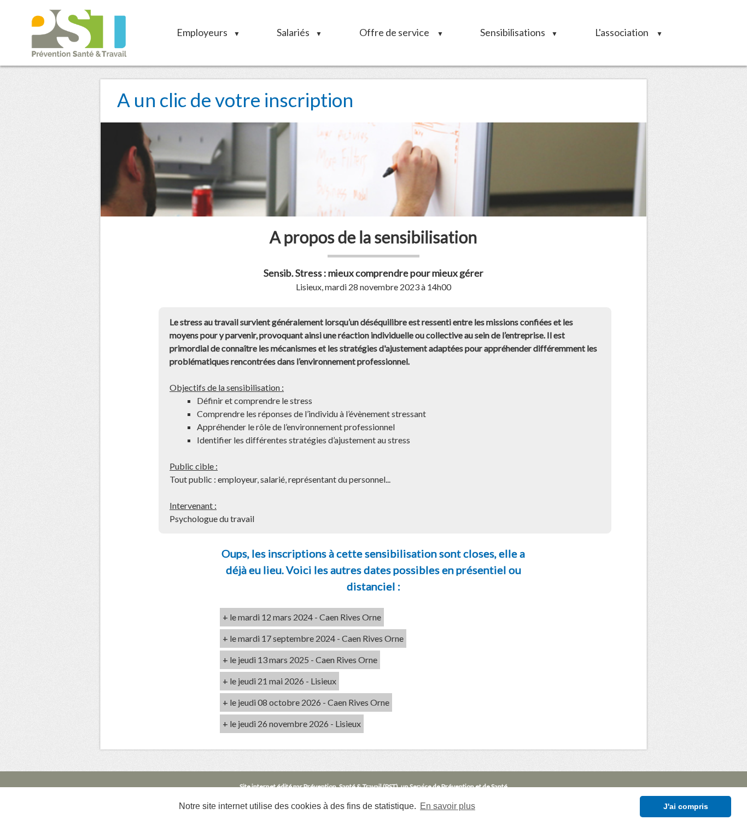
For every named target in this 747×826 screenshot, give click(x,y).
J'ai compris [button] (685, 806)
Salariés (295, 32)
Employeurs (204, 32)
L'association (625, 32)
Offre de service (397, 32)
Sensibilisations (515, 32)
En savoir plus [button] (447, 806)
